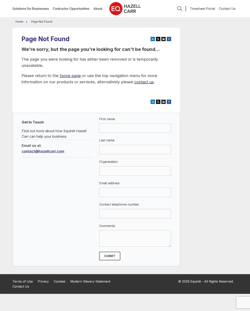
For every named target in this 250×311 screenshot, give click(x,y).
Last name (106, 140)
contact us (144, 82)
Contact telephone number (119, 204)
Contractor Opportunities (71, 9)
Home (20, 21)
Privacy (43, 281)
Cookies (59, 281)
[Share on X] (158, 39)
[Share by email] (163, 39)
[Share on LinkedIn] (153, 39)
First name (107, 119)
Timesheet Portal (202, 9)
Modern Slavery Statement (90, 281)
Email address (109, 183)
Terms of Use (22, 281)
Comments (107, 226)
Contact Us (227, 9)
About (97, 9)
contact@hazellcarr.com (43, 151)
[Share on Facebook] (169, 39)
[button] (180, 8)
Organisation (108, 162)
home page (70, 75)
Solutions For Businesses (30, 9)
